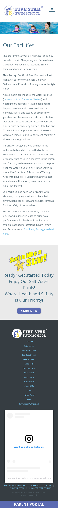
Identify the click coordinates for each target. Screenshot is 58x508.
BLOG (48, 485)
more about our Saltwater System (22, 99)
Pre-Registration (29, 355)
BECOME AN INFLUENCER (14, 485)
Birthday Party (29, 368)
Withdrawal (29, 381)
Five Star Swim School (17, 478)
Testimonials (29, 364)
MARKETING (35, 485)
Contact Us (29, 386)
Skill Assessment (29, 350)
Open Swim (29, 377)
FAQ (29, 399)
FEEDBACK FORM (17, 488)
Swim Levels (29, 346)
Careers (29, 390)
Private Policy (29, 395)
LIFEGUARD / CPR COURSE (40, 488)
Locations (29, 341)
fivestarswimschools (41, 478)
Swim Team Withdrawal (29, 404)
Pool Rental (29, 372)
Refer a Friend (29, 359)
